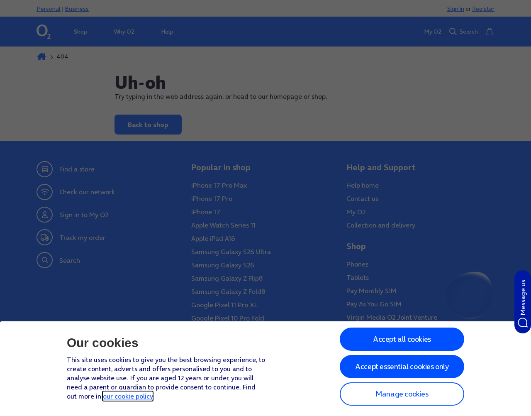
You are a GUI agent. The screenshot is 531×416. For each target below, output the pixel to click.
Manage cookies (401, 394)
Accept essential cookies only (401, 366)
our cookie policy (128, 396)
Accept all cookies (402, 339)
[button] (522, 301)
